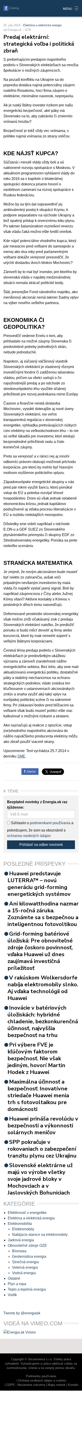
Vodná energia (24, 1273)
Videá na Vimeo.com (32, 1323)
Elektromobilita (20, 1224)
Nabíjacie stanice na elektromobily (40, 1235)
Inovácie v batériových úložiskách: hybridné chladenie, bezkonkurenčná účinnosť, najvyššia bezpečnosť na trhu (43, 1021)
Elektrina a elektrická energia (42, 25)
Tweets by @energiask (21, 1313)
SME (21, 756)
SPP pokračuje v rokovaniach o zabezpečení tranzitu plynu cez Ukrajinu (42, 1149)
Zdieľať (31, 771)
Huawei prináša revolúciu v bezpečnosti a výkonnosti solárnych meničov (43, 1125)
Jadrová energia (21, 1240)
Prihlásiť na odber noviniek (41, 845)
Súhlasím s (19, 823)
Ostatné (14, 1278)
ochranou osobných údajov (29, 836)
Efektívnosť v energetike (27, 1213)
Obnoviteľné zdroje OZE (27, 1245)
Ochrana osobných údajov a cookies (42, 1380)
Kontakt (73, 1385)
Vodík (12, 1295)
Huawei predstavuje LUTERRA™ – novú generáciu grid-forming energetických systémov (39, 883)
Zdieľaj (14, 8)
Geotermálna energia (29, 1256)
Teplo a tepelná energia (27, 1289)
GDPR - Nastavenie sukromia (25, 1385)
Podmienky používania (41, 1376)
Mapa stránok (57, 1385)
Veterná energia (25, 1267)
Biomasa (19, 1251)
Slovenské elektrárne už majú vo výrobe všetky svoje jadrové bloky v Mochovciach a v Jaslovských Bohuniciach (40, 1179)
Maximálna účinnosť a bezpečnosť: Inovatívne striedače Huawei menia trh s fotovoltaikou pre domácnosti (38, 1095)
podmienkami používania (50, 823)
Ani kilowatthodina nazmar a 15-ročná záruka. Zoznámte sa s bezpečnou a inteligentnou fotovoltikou (43, 914)
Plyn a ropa (17, 1284)
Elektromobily (23, 1229)
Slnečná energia (25, 1262)
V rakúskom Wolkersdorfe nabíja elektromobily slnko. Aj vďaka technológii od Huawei (43, 988)
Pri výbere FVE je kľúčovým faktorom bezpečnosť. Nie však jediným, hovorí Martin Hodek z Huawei (36, 1058)
